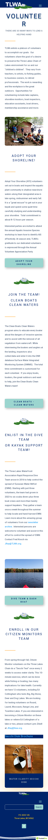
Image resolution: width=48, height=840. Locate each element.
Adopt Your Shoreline (24, 262)
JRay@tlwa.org (14, 728)
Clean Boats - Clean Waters (24, 403)
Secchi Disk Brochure (19, 736)
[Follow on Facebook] (24, 826)
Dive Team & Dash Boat (24, 600)
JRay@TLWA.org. (13, 543)
